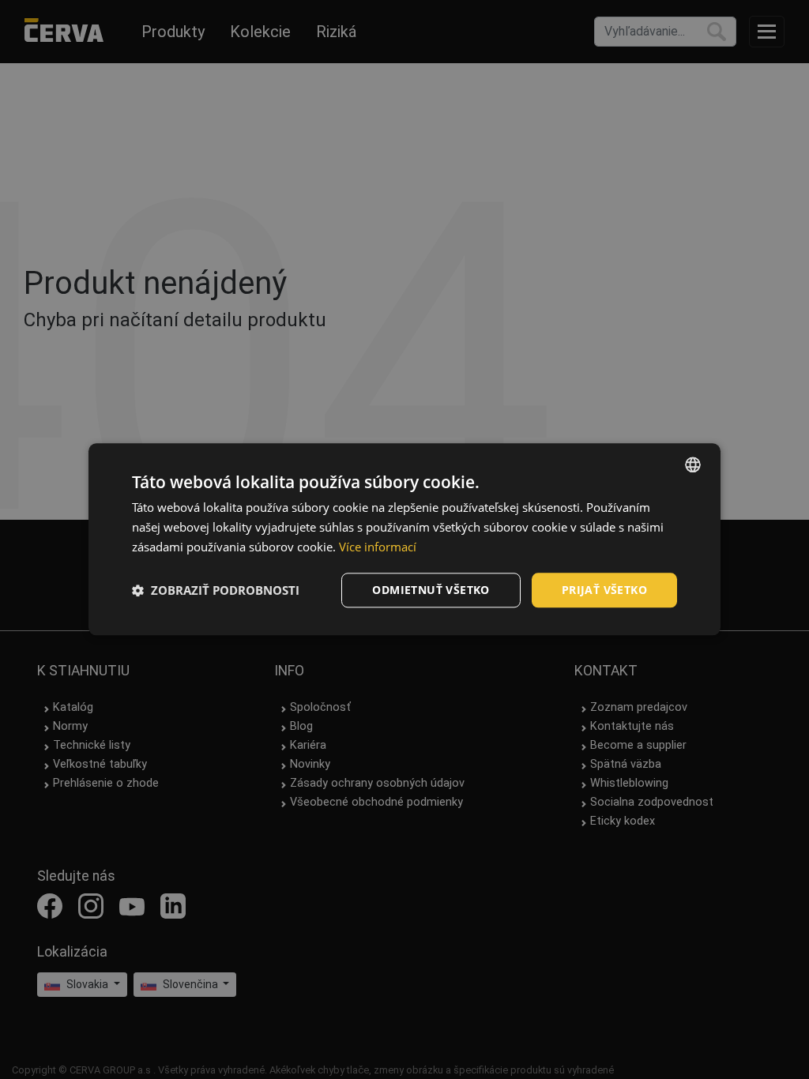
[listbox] (693, 464)
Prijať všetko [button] (604, 589)
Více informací (377, 547)
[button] (215, 590)
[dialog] (404, 539)
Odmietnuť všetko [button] (430, 589)
